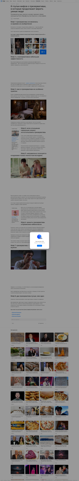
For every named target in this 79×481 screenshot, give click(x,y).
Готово (39, 245)
